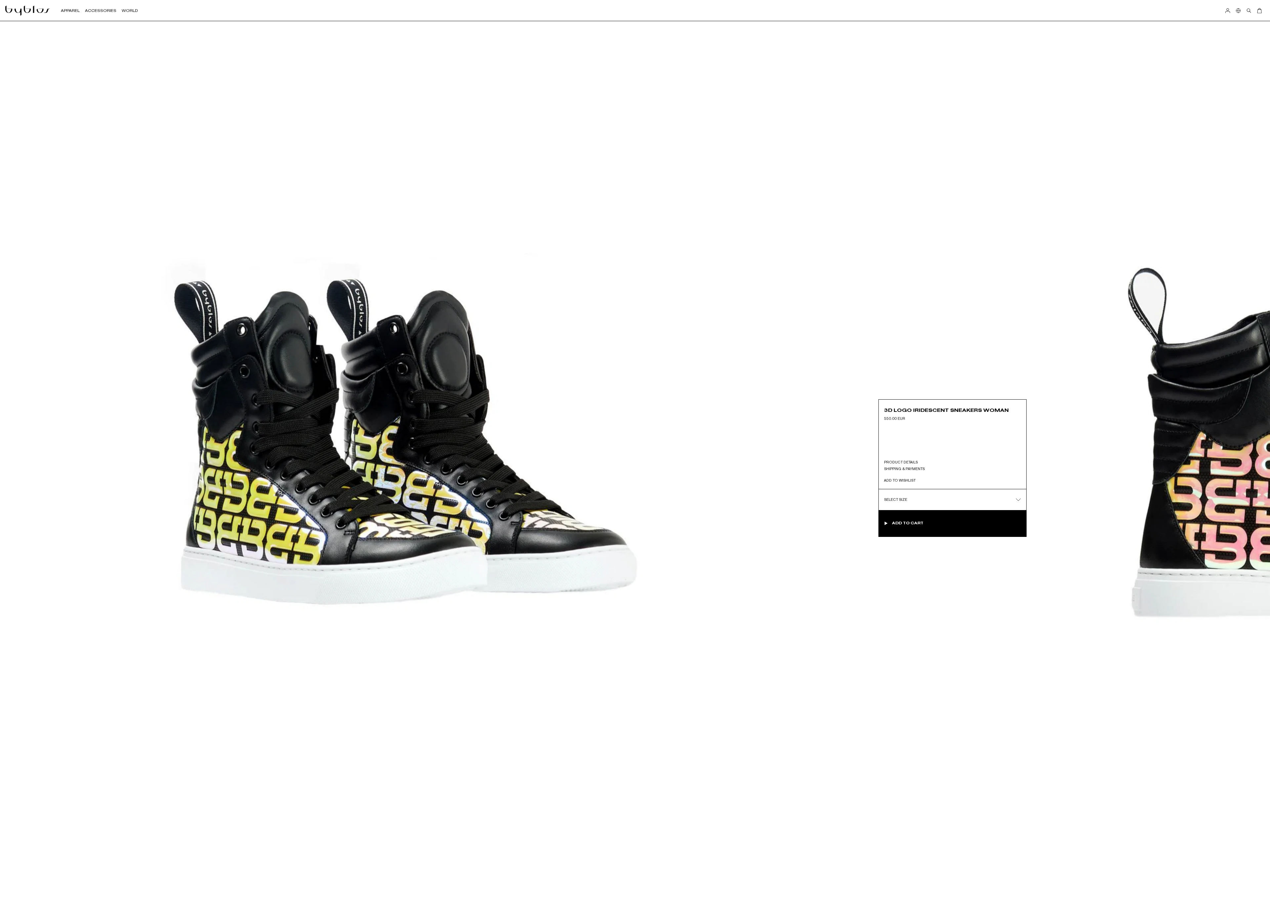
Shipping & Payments (904, 468)
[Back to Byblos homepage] (27, 11)
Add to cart (907, 523)
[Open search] (1248, 10)
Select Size (895, 499)
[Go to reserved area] (1227, 11)
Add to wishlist (899, 480)
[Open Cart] (1259, 11)
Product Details (901, 462)
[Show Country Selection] (1238, 10)
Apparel (70, 10)
